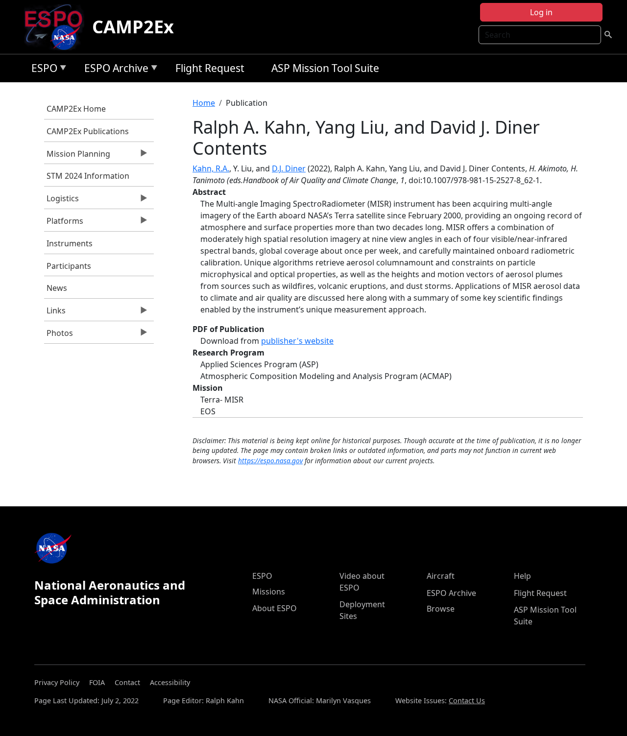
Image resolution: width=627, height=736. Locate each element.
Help (522, 575)
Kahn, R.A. (211, 168)
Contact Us (467, 700)
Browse (441, 608)
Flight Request (209, 68)
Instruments (70, 243)
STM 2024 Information (88, 175)
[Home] (58, 26)
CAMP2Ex (133, 27)
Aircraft (441, 575)
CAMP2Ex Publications (88, 131)
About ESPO (274, 608)
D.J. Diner (289, 168)
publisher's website (297, 340)
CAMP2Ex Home (76, 108)
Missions (268, 591)
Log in (541, 12)
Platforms (63, 223)
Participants (69, 266)
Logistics (61, 201)
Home (204, 102)
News (57, 288)
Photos (58, 335)
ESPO (41, 69)
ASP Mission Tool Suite (325, 68)
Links (55, 313)
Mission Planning (77, 156)
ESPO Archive (113, 69)
